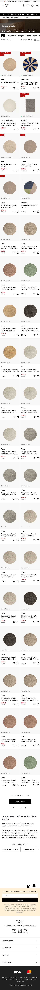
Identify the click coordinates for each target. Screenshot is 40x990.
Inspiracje (6, 955)
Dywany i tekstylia (7, 17)
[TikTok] (25, 931)
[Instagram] (20, 931)
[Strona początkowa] (5, 5)
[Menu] (37, 5)
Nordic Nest (6, 962)
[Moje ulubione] (28, 5)
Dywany (15, 17)
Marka (29, 36)
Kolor (35, 36)
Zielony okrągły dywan (10, 849)
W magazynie (11, 36)
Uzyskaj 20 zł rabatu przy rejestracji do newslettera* (22, 1)
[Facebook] (14, 931)
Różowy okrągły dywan (29, 849)
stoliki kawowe (25, 835)
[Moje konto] (23, 5)
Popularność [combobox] (26, 39)
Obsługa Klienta (8, 941)
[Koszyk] (32, 5)
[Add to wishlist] (14, 88)
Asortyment (6, 948)
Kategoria (21, 36)
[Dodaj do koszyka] (18, 88)
